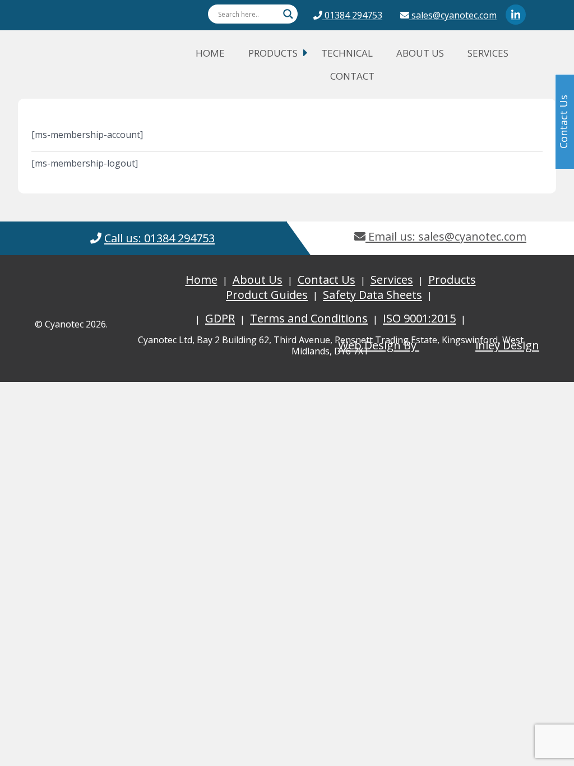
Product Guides (267, 294)
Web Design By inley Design (438, 345)
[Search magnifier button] (288, 14)
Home (210, 53)
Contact (352, 76)
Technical (347, 53)
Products (273, 53)
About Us (420, 53)
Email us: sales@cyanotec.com (445, 236)
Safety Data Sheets (372, 294)
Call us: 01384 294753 (159, 238)
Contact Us (326, 279)
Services (487, 53)
